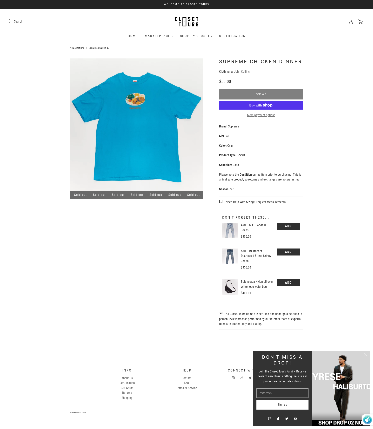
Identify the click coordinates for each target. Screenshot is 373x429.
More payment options (261, 115)
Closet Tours (81, 413)
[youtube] (295, 418)
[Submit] (12, 21)
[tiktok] (241, 378)
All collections (77, 47)
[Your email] (282, 393)
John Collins (242, 71)
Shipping (127, 398)
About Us (127, 378)
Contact (186, 378)
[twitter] (250, 378)
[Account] (351, 21)
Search (18, 21)
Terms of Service (186, 388)
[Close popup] (365, 355)
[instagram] (233, 378)
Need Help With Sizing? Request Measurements (255, 202)
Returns (127, 393)
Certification (232, 35)
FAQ (186, 383)
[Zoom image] (137, 125)
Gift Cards (127, 388)
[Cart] (360, 21)
